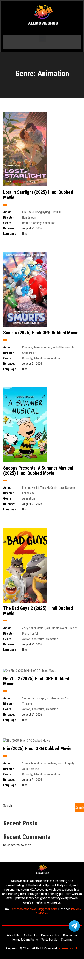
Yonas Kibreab (31, 763)
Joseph (40, 698)
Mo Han (51, 698)
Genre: (7, 223)
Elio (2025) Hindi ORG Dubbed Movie (37, 748)
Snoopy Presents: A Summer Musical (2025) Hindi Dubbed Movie (38, 470)
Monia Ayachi (60, 628)
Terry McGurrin (49, 487)
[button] (42, 38)
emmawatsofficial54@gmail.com (34, 909)
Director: (9, 217)
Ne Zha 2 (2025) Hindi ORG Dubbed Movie (36, 681)
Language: (10, 233)
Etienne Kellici (30, 487)
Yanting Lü (28, 698)
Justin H (56, 212)
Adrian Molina (30, 769)
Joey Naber (29, 628)
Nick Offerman (61, 347)
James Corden (42, 347)
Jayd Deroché (67, 487)
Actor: (7, 212)
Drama (26, 223)
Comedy (36, 223)
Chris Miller (29, 353)
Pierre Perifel (30, 633)
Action (26, 639)
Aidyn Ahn (63, 698)
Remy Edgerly (66, 763)
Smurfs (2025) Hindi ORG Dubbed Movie (40, 332)
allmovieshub (68, 948)
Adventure (39, 358)
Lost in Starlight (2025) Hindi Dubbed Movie (38, 194)
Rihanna (27, 347)
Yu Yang (27, 703)
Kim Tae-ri (28, 212)
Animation (49, 223)
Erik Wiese (28, 493)
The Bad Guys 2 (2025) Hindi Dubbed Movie (38, 611)
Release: (9, 228)
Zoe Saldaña (48, 763)
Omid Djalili (43, 628)
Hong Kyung (42, 212)
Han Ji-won (29, 217)
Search (7, 805)
